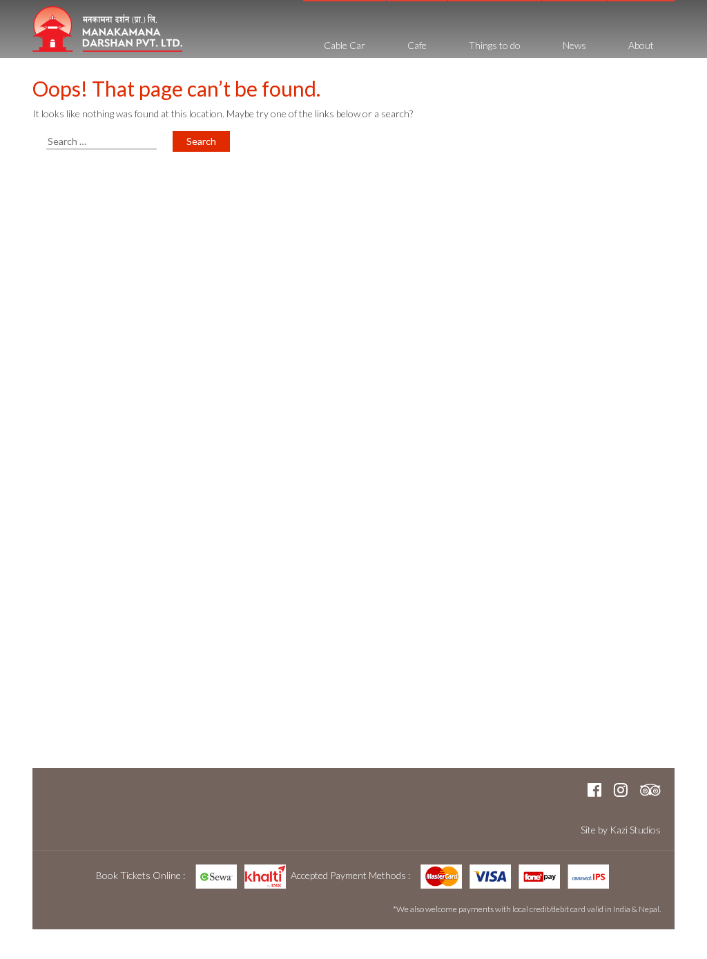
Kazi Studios (635, 830)
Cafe (417, 45)
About (641, 45)
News (574, 45)
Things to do (495, 45)
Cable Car (344, 45)
